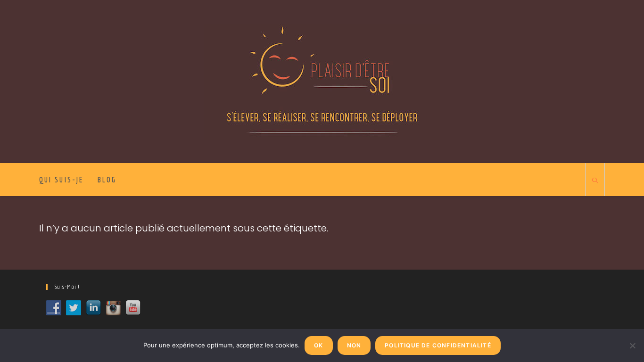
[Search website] (595, 181)
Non (354, 345)
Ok (318, 345)
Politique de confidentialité (438, 345)
